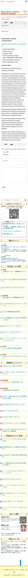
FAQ (16, 569)
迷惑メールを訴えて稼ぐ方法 (10, 410)
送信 (4, 187)
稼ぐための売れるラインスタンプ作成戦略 (14, 423)
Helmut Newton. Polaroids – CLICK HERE (14, 44)
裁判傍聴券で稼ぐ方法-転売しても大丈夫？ (14, 404)
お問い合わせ (12, 569)
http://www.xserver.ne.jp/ (7, 535)
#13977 (25, 25)
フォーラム (3, 17)
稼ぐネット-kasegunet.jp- (8, 1)
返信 (2, 27)
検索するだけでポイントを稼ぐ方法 (12, 326)
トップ (2, 569)
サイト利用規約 (21, 569)
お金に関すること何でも (11, 17)
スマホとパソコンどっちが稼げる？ (12, 231)
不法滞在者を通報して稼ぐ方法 (9, 258)
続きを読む (7, 521)
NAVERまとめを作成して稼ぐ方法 (12, 479)
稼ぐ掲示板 (6, 569)
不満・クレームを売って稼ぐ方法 (12, 332)
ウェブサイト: (5, 160)
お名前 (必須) (5, 154)
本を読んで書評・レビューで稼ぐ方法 (13, 501)
